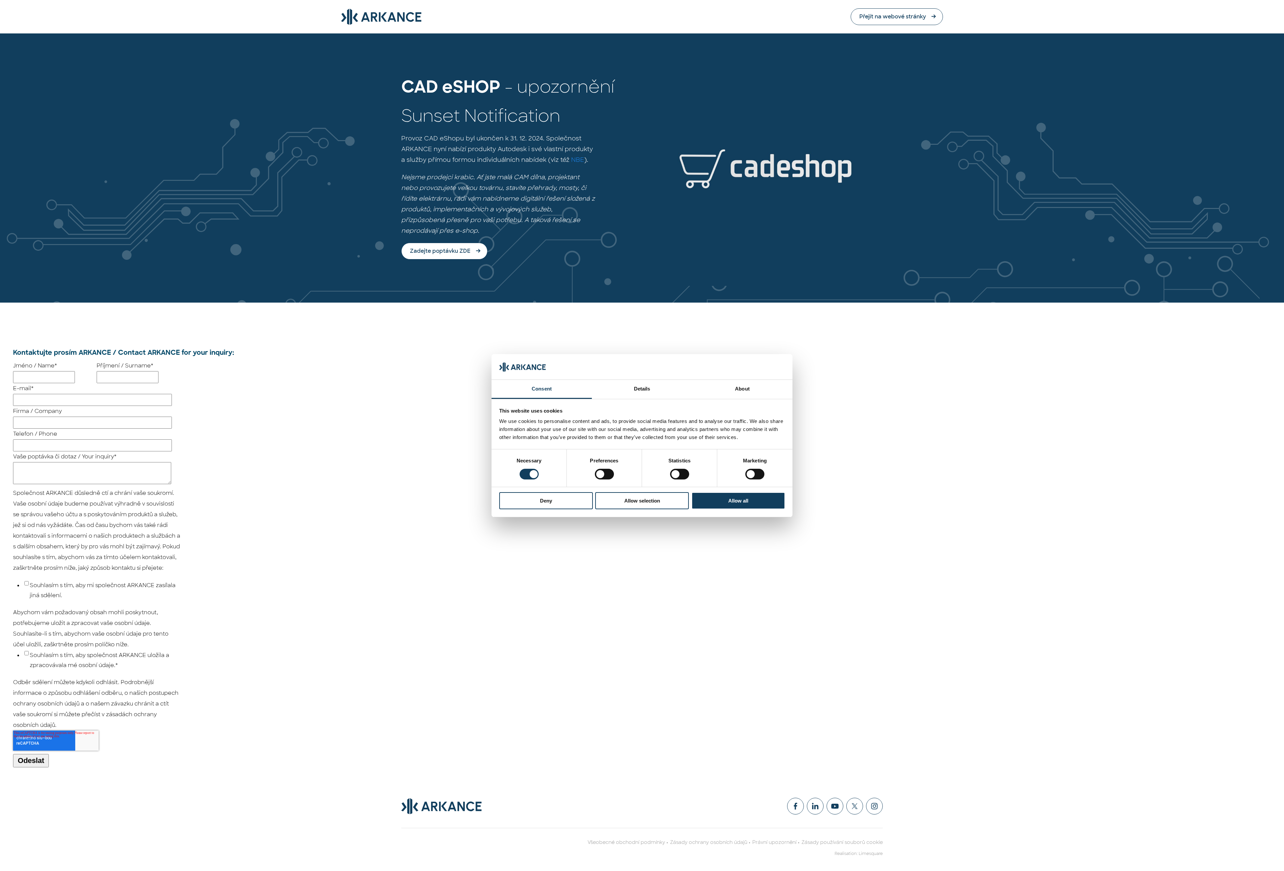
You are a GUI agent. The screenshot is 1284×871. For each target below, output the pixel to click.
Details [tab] (642, 389)
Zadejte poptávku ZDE (440, 250)
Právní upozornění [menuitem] (774, 842)
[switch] (604, 474)
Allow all (738, 501)
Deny (546, 501)
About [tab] (742, 389)
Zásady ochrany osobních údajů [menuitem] (708, 842)
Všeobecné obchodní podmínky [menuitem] (626, 842)
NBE (577, 160)
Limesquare (871, 853)
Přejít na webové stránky (892, 16)
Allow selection (642, 501)
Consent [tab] (542, 389)
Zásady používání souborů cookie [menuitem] (842, 842)
